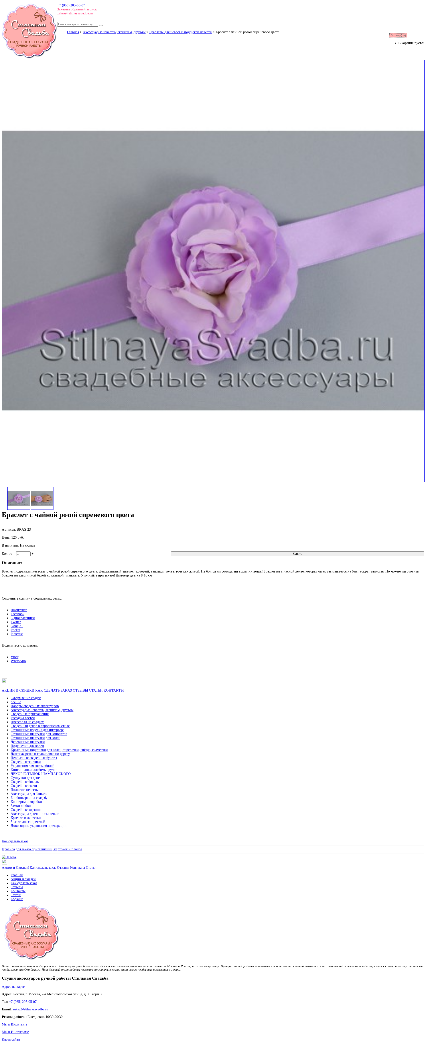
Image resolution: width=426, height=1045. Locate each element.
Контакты (77, 867)
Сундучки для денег (26, 778)
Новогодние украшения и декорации (39, 825)
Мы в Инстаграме (15, 1032)
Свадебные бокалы (25, 782)
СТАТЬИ (96, 690)
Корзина (17, 899)
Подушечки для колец (27, 746)
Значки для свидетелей (28, 821)
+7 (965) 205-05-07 (71, 5)
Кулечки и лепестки (26, 818)
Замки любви (21, 806)
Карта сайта (11, 1039)
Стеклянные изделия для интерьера (37, 730)
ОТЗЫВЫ (80, 690)
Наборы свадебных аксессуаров (35, 706)
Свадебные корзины (26, 810)
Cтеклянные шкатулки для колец (35, 738)
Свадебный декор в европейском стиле (40, 726)
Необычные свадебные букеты (34, 758)
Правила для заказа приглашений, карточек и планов (42, 849)
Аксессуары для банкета (29, 794)
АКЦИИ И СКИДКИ (18, 690)
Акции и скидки (23, 879)
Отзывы (63, 867)
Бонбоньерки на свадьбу (29, 798)
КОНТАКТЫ (114, 690)
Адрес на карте (13, 986)
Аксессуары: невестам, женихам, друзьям (114, 32)
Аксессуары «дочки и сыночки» (35, 814)
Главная (73, 32)
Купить (297, 553)
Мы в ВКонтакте (14, 1024)
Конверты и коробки (26, 802)
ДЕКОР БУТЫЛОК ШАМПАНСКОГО (41, 774)
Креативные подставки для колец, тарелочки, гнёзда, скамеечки (59, 750)
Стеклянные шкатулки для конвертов (39, 734)
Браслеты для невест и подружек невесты (180, 32)
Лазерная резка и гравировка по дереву (40, 754)
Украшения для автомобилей (32, 766)
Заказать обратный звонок (77, 9)
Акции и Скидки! (15, 867)
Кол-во (7, 553)
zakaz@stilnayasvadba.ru (75, 13)
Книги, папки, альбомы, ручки (34, 770)
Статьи (91, 867)
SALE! (16, 702)
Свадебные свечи (24, 786)
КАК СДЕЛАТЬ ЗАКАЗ (53, 690)
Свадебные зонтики (26, 762)
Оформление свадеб (26, 698)
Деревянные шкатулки (28, 742)
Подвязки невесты (25, 790)
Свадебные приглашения (30, 714)
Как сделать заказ (15, 841)
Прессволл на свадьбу (27, 722)
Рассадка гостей (23, 718)
